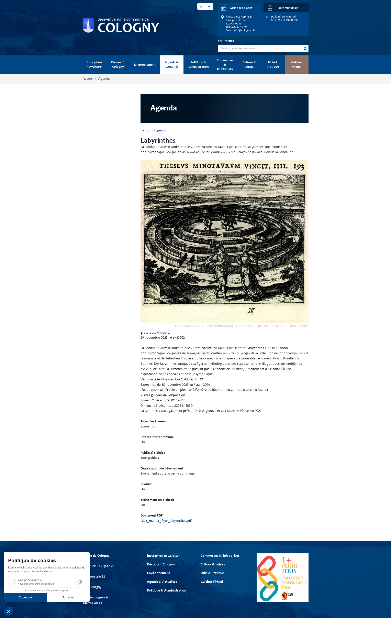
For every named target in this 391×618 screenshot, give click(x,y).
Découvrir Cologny (118, 64)
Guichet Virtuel (296, 64)
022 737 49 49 (92, 603)
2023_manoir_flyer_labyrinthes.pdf (166, 521)
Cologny (128, 29)
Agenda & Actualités (172, 64)
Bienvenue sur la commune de (123, 20)
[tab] (240, 7)
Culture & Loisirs (249, 64)
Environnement (145, 64)
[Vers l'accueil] (88, 25)
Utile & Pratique (273, 64)
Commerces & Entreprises (225, 65)
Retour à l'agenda (153, 130)
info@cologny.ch (244, 30)
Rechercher (226, 41)
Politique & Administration (198, 64)
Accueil (88, 79)
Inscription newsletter (94, 64)
